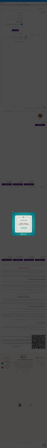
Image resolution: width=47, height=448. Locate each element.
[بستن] (12, 211)
